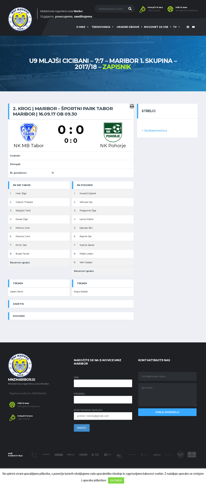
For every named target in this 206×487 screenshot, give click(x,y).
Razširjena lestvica (156, 130)
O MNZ (80, 26)
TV (175, 26)
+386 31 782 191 (154, 11)
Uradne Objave (128, 26)
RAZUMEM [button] (116, 480)
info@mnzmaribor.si (187, 11)
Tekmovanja (101, 26)
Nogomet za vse (156, 26)
